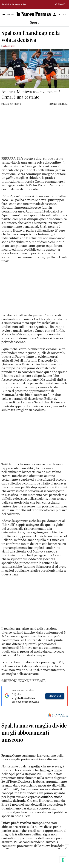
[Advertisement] (27, 133)
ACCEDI (62, 15)
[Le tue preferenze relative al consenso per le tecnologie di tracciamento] (62, 859)
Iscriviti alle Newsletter (14, 5)
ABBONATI (59, 5)
